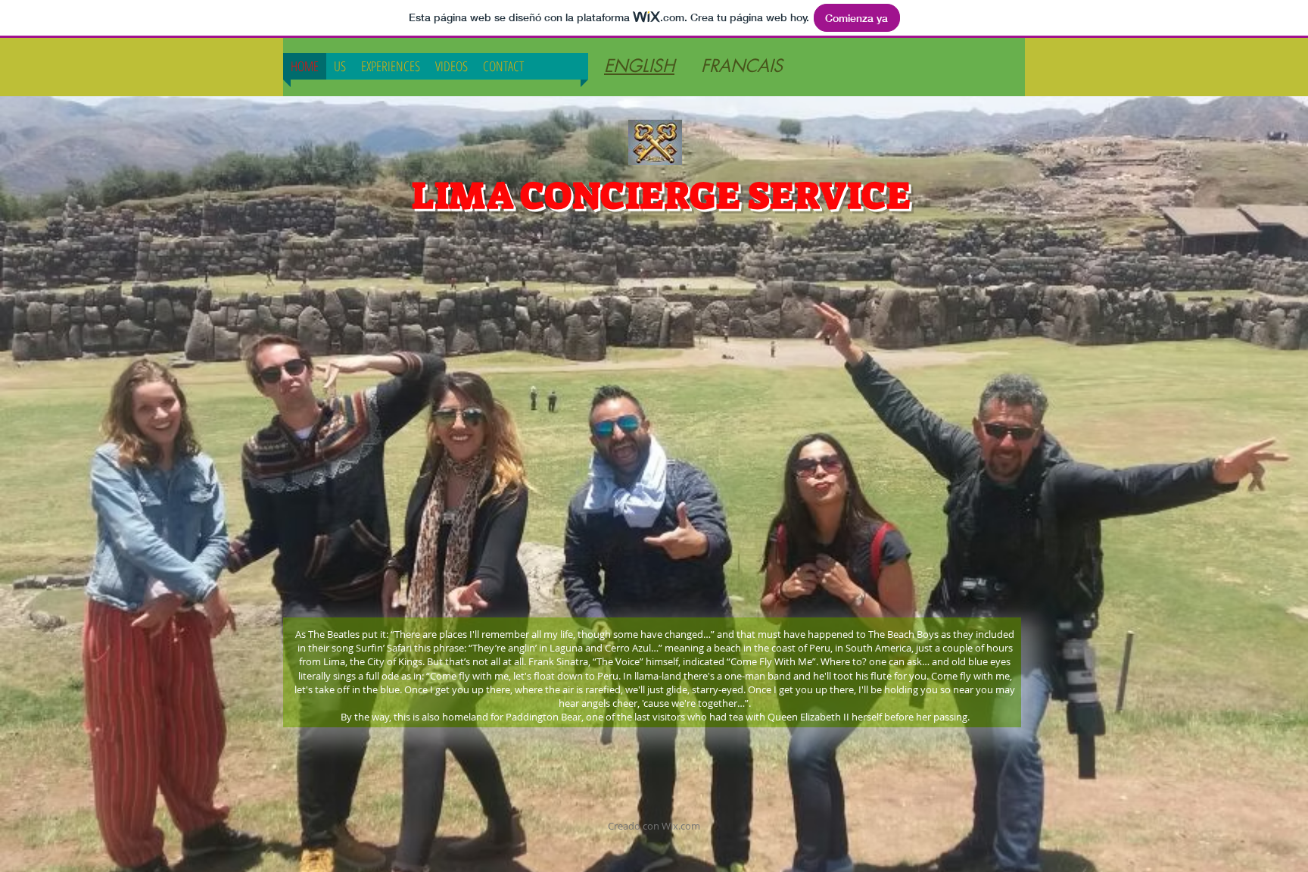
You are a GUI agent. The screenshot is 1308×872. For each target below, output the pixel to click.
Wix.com (681, 826)
